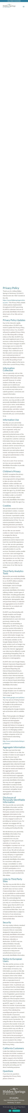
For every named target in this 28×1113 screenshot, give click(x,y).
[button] (23, 6)
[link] (9, 6)
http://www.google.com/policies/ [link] (14, 697)
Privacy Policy (16, 1110)
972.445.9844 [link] (14, 1098)
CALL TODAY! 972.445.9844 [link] (14, 1)
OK (10, 1110)
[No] (26, 1109)
